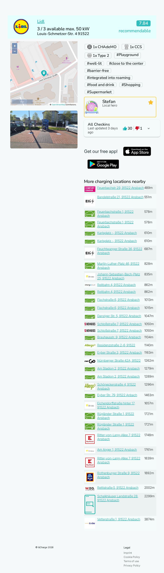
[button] (120, 128)
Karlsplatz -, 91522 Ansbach (117, 233)
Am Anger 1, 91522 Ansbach (117, 450)
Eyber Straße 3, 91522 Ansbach (119, 352)
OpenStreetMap (58, 104)
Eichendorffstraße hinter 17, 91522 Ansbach (116, 405)
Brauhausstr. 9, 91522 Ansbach (119, 337)
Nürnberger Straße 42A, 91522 (119, 360)
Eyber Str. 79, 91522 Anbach (117, 395)
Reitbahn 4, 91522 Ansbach (116, 285)
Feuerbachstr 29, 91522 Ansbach (120, 188)
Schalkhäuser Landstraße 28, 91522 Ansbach (117, 498)
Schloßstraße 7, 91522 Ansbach (119, 324)
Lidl (41, 21)
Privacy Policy (132, 565)
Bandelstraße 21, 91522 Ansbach (120, 197)
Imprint (128, 552)
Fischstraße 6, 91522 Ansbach (118, 300)
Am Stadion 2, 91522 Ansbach (118, 368)
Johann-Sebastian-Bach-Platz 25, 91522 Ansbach (118, 276)
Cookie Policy (132, 557)
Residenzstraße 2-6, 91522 (116, 345)
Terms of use (131, 561)
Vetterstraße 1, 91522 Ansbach (118, 519)
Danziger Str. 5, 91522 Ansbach (119, 316)
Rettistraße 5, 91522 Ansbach (117, 488)
